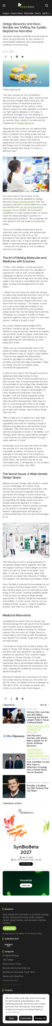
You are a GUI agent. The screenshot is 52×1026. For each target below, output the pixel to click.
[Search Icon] (46, 5)
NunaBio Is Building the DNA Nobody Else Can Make (38, 788)
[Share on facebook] (11, 57)
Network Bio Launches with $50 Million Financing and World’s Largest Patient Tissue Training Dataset (38, 717)
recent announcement (23, 201)
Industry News (17, 13)
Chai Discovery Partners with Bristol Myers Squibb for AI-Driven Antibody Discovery (37, 740)
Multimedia (28, 13)
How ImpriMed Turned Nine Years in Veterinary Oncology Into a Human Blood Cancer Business (38, 767)
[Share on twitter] (6, 57)
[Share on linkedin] (17, 57)
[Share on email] (22, 57)
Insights (6, 13)
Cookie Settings (12, 1012)
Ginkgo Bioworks (25, 123)
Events (38, 13)
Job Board (46, 13)
